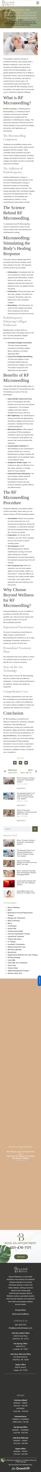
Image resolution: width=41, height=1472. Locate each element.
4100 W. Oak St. (20, 1367)
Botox (10, 923)
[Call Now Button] (2, 1460)
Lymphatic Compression (16, 944)
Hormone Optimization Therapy (19, 934)
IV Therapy (12, 942)
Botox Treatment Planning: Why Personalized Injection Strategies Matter (26, 872)
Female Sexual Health (15, 931)
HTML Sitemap (21, 1462)
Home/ (20, 20)
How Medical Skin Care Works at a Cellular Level (26, 892)
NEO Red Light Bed (15, 949)
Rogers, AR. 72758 (20, 1370)
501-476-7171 (20, 1248)
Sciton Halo (12, 965)
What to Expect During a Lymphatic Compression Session (26, 780)
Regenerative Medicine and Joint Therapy (23, 955)
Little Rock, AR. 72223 (20, 1339)
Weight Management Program (18, 971)
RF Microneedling (14, 957)
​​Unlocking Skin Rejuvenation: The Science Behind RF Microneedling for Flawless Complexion (20, 23)
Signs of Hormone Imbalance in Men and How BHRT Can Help (27, 812)
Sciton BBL (11, 960)
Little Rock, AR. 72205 (20, 1360)
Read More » (21, 788)
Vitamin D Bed (13, 968)
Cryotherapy (12, 926)
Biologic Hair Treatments (16, 918)
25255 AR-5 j (20, 1346)
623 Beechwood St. (20, 1357)
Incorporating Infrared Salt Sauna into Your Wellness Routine (26, 883)
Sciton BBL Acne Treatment (17, 963)
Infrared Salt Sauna (14, 939)
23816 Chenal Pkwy (20, 1336)
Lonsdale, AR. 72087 (20, 1349)
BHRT (10, 910)
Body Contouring (14, 920)
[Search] (35, 829)
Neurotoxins (12, 952)
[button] (15, 762)
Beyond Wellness (14, 907)
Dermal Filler (12, 928)
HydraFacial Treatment (16, 936)
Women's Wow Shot (15, 973)
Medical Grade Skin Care (16, 947)
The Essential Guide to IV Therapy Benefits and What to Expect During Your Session (26, 796)
